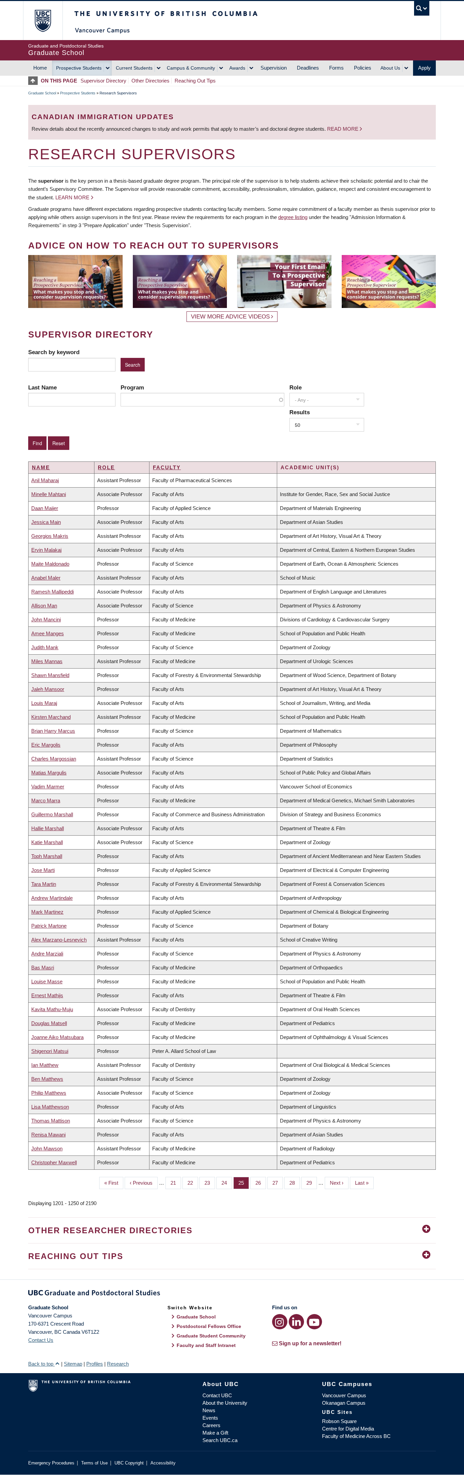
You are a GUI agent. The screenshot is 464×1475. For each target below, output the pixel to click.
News (208, 1410)
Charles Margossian (53, 759)
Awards (237, 68)
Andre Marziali (47, 954)
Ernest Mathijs (47, 995)
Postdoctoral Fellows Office (209, 1326)
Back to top (41, 1364)
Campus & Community (191, 68)
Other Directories (150, 81)
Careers (211, 1425)
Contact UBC (217, 1395)
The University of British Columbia (42, 20)
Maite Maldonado (50, 564)
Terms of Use (94, 1462)
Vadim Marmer (47, 786)
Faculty (167, 467)
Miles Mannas (47, 661)
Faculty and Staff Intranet (206, 1345)
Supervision (274, 68)
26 (260, 1183)
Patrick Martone (49, 926)
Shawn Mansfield (50, 675)
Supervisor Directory (103, 81)
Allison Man (44, 605)
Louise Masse (47, 981)
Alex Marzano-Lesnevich (59, 940)
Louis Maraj (44, 703)
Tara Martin (43, 884)
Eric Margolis (45, 745)
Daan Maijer (44, 508)
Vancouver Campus (344, 1395)
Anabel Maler (45, 578)
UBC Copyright (129, 1462)
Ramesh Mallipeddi (52, 592)
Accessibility (163, 1462)
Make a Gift (215, 1433)
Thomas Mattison (50, 1121)
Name (41, 467)
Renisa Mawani (48, 1134)
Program (132, 387)
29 (311, 1183)
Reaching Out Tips (195, 81)
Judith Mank (44, 647)
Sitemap (73, 1364)
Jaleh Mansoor (47, 689)
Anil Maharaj (45, 480)
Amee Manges (47, 633)
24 (226, 1183)
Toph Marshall (46, 856)
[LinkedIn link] (296, 1321)
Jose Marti (43, 870)
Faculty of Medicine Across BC (356, 1436)
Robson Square (339, 1421)
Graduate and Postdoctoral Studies (232, 1294)
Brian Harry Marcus (53, 731)
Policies (362, 68)
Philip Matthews (48, 1093)
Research (118, 1364)
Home (40, 68)
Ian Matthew (44, 1065)
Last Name (42, 387)
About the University (224, 1403)
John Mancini (46, 619)
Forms (336, 68)
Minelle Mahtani (48, 494)
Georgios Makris (49, 536)
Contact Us (40, 1340)
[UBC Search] (421, 8)
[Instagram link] (279, 1321)
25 (243, 1183)
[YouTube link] (314, 1321)
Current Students (134, 68)
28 (294, 1183)
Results (299, 412)
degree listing (292, 217)
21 (176, 1183)
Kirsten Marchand (51, 717)
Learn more (72, 197)
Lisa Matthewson (50, 1107)
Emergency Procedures (51, 1462)
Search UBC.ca (219, 1440)
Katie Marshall (47, 842)
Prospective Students (79, 68)
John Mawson (47, 1148)
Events (210, 1418)
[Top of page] (34, 81)
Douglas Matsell (49, 1023)
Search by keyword (53, 352)
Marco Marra (45, 800)
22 (193, 1183)
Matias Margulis (49, 773)
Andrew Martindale (52, 898)
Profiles (94, 1364)
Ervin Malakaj (46, 550)
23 (209, 1183)
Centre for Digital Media (348, 1429)
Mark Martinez (47, 912)
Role (295, 387)
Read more (343, 129)
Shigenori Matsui (49, 1051)
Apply (424, 68)
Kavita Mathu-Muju (52, 1009)
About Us (390, 68)
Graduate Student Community (211, 1336)
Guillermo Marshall (52, 814)
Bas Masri (42, 967)
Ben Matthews (47, 1079)
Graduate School (42, 93)
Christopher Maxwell (54, 1162)
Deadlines (308, 68)
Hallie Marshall (47, 828)
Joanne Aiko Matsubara (57, 1037)
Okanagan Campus (343, 1403)
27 (277, 1183)
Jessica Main (46, 522)
